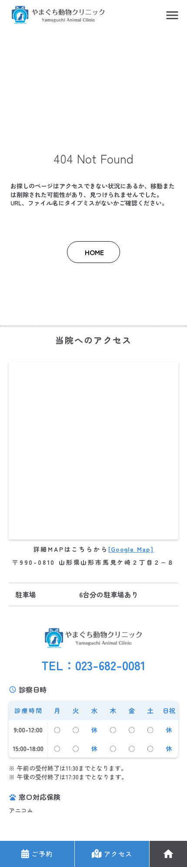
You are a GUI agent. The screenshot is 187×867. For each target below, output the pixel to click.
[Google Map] (131, 549)
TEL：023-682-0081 (93, 665)
